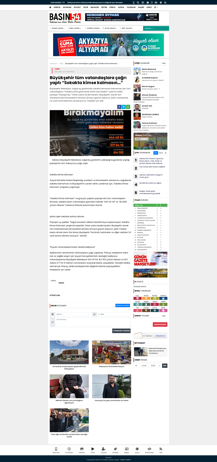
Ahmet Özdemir (149, 95)
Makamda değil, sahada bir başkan (152, 73)
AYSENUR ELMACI (150, 78)
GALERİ (141, 7)
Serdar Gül (147, 106)
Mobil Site (56, 452)
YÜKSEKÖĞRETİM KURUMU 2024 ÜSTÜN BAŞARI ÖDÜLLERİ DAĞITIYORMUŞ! (148, 99)
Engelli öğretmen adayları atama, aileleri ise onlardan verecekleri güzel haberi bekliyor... (149, 127)
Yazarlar (104, 452)
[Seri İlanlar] (152, 2)
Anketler (115, 452)
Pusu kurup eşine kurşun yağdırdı (150, 168)
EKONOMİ (67, 7)
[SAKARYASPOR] (139, 286)
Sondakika (69, 452)
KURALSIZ (145, 108)
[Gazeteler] (156, 2)
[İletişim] (143, 2)
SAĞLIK (121, 7)
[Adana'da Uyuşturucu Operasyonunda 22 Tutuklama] (141, 351)
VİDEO (149, 7)
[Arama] (138, 2)
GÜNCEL (57, 7)
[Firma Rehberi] (148, 2)
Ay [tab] (165, 153)
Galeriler (82, 452)
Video (93, 452)
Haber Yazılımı (125, 460)
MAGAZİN (95, 7)
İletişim (126, 452)
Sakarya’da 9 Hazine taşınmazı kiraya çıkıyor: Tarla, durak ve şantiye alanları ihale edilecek (149, 160)
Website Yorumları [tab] (122, 305)
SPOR (85, 7)
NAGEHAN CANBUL (150, 114)
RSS (161, 452)
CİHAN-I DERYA (147, 117)
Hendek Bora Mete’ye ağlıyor (148, 184)
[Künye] (161, 2)
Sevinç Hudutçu (149, 123)
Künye (137, 452)
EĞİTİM (104, 7)
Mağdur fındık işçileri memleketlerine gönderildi (147, 192)
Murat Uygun (148, 86)
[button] (156, 7)
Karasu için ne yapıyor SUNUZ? (153, 80)
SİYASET (77, 7)
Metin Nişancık (149, 69)
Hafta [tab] (161, 153)
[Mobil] (133, 2)
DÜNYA (113, 7)
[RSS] (165, 2)
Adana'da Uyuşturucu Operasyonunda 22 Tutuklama (157, 350)
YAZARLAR (131, 7)
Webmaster (149, 452)
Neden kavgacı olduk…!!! (151, 89)
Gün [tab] (155, 153)
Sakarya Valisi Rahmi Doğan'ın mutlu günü (149, 176)
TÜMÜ (164, 63)
